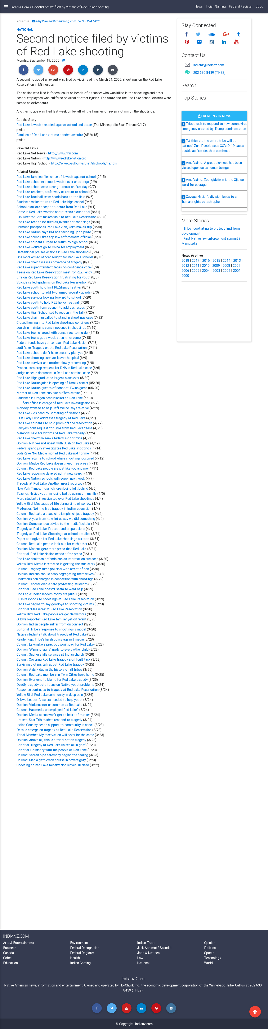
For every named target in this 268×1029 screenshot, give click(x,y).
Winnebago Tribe (221, 985)
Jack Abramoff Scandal (154, 948)
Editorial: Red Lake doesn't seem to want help (50, 589)
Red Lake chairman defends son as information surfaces (58, 559)
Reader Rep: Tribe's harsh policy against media (51, 639)
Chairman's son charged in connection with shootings (55, 579)
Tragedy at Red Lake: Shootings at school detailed (54, 534)
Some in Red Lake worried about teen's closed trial (54, 212)
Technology (212, 958)
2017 (196, 260)
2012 (185, 265)
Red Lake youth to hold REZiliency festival (48, 302)
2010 (206, 265)
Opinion (209, 943)
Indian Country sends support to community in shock (55, 725)
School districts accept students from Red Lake (52, 207)
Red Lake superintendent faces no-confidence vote (54, 267)
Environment (79, 943)
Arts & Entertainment (18, 943)
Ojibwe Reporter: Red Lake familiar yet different (52, 619)
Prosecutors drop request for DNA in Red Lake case (55, 368)
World (208, 963)
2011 (195, 265)
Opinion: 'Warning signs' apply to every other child (53, 649)
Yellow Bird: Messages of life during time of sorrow (54, 503)
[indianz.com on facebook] (187, 34)
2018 (185, 260)
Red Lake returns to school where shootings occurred (56, 458)
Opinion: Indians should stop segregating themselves (55, 574)
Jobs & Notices (148, 953)
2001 (237, 270)
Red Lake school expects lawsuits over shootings (53, 182)
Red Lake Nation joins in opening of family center (52, 383)
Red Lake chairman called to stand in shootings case (55, 317)
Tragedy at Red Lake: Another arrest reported (50, 483)
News (199, 6)
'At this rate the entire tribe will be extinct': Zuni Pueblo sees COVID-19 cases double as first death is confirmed (213, 145)
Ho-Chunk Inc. (130, 985)
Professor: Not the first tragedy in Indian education (54, 508)
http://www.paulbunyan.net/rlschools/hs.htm (84, 163)
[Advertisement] (94, 814)
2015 (216, 260)
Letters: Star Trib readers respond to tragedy (50, 720)
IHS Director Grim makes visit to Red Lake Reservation (57, 217)
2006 (185, 270)
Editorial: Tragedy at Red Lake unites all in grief (51, 745)
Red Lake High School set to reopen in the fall (50, 312)
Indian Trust (146, 943)
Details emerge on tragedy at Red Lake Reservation (54, 730)
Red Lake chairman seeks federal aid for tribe (50, 438)
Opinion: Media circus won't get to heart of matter (54, 715)
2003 (216, 270)
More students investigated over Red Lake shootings (56, 498)
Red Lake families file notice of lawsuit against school (57, 177)
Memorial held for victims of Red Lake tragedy (51, 433)
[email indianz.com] (187, 64)
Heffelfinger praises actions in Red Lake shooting (53, 252)
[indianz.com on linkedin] (224, 42)
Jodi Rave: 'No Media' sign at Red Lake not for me (53, 453)
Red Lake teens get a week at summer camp (49, 337)
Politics (210, 948)
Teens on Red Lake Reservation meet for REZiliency (55, 272)
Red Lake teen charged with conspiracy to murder (53, 332)
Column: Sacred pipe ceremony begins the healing (53, 755)
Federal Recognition (84, 948)
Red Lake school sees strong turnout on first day (52, 187)
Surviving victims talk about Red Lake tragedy (51, 664)
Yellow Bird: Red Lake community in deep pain (50, 694)
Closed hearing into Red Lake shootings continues (53, 322)
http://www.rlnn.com (63, 153)
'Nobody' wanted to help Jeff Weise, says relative (53, 408)
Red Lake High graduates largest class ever (48, 378)
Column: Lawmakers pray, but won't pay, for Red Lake (55, 644)
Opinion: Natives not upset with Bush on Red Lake (53, 443)
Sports (209, 953)
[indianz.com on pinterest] (187, 42)
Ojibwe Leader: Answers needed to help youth (50, 700)
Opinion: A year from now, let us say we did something (56, 518)
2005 (195, 270)
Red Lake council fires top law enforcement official (54, 237)
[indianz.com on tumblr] (239, 34)
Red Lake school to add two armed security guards (54, 292)
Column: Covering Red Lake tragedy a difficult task (54, 659)
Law (140, 958)
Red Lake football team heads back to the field (51, 197)
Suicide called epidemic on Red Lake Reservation (52, 282)
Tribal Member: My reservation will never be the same (56, 735)
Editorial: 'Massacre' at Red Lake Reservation (50, 609)
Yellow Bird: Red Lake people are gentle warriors (52, 614)
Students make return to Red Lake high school (51, 202)
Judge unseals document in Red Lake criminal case (54, 373)
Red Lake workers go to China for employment (51, 247)
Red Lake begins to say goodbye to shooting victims (56, 604)
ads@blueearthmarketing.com (55, 21)
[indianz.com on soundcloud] (212, 34)
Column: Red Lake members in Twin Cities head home (56, 674)
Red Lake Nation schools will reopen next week (51, 478)
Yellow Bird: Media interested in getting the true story (56, 564)
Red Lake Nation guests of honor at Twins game (52, 388)
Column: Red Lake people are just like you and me (53, 468)
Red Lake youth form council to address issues (51, 307)
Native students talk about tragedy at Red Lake (52, 634)
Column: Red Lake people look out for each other (52, 544)
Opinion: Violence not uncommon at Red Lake (50, 705)
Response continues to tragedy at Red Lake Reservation (58, 689)
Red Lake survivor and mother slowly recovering (52, 363)
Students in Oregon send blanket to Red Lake (50, 398)
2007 (237, 265)
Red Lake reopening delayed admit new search (50, 473)
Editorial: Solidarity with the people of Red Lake (52, 750)
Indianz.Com (20, 7)
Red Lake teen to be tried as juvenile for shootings (54, 222)
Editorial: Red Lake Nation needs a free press (50, 554)
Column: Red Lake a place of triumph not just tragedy (56, 513)
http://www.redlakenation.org (65, 158)
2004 (206, 270)
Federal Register (241, 6)
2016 (206, 260)
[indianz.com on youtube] (236, 42)
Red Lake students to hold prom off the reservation (55, 423)
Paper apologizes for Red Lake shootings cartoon (53, 539)
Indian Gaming (216, 6)
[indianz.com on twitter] (198, 34)
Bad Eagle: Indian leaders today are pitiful (47, 594)
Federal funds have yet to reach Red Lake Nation (52, 342)
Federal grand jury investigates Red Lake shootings (54, 448)
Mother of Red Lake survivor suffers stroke (48, 393)
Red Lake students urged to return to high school (53, 242)
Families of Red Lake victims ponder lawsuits (50, 135)
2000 (185, 275)
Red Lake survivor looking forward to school (49, 297)
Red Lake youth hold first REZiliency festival (49, 287)
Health (75, 958)
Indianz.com (144, 1024)
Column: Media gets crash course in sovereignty (52, 760)
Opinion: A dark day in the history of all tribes (50, 669)
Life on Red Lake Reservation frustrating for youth (54, 277)
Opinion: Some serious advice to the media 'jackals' (54, 524)
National (25, 29)
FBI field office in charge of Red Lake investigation (54, 403)
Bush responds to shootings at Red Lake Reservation (56, 599)
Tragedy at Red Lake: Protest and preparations (51, 529)
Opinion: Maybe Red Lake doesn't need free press (53, 463)
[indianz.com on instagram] (212, 42)
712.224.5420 (90, 21)
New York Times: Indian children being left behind (53, 488)
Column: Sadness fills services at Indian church (51, 654)
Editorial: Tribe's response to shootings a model (52, 629)
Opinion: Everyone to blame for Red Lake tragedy (53, 679)
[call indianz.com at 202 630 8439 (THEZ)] (187, 72)
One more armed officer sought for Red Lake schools (55, 257)
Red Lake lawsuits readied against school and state (55, 125)
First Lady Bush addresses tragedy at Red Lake (51, 418)
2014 (227, 260)
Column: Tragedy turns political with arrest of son (53, 569)
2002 (226, 270)
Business (9, 948)
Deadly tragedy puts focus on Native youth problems (56, 684)
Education (10, 963)
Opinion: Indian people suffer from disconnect (50, 624)
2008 (226, 265)
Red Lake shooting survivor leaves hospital (48, 358)
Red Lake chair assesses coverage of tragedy (50, 262)
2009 (216, 265)
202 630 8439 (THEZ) (209, 72)
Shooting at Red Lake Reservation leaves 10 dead (53, 765)
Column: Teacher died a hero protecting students (52, 584)
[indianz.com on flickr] (200, 42)
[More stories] (63, 60)
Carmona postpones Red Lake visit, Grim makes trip (55, 227)
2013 (237, 260)
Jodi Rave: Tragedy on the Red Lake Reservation (52, 348)
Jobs (259, 6)
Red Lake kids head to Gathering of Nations (49, 413)
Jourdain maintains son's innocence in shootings (52, 327)
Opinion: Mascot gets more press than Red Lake (52, 549)
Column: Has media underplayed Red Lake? (48, 710)
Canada (8, 953)
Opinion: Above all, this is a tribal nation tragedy (52, 740)
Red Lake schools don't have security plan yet (50, 353)
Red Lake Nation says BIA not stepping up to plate (54, 232)
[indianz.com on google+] (226, 34)
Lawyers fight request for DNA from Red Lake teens (55, 428)
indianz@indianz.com (208, 65)
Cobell (7, 958)
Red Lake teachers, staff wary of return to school (53, 192)
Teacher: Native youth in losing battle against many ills (57, 493)
